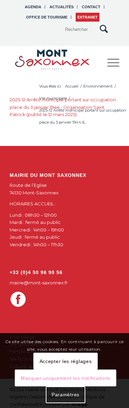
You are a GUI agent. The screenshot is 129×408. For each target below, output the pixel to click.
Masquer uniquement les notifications (65, 378)
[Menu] (109, 62)
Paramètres (65, 394)
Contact (91, 7)
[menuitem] (33, 7)
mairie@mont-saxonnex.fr (39, 282)
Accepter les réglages (66, 361)
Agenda (33, 7)
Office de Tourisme (46, 17)
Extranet (87, 17)
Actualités (62, 7)
